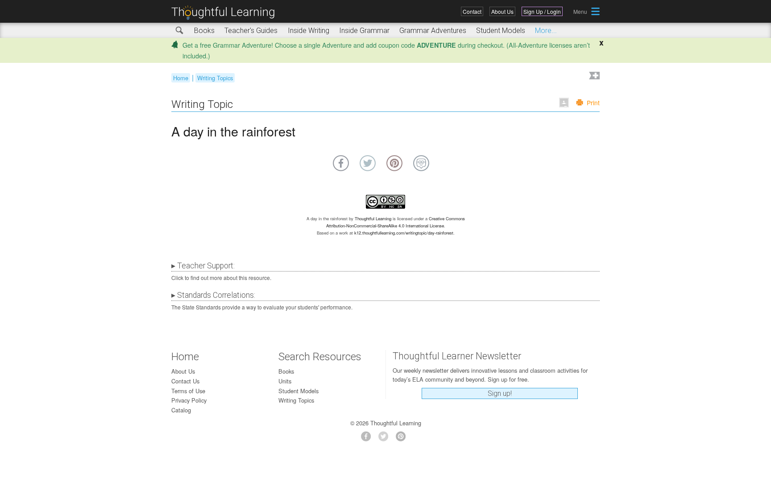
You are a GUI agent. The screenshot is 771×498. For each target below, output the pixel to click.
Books (204, 30)
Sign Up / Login (542, 11)
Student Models (500, 30)
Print (593, 102)
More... (546, 30)
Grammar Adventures (432, 30)
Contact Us (185, 381)
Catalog (181, 410)
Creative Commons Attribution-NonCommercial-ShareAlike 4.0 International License (395, 222)
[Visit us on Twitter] (386, 439)
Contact (472, 11)
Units (284, 381)
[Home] (226, 12)
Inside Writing (308, 30)
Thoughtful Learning (373, 218)
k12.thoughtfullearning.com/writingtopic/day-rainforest (403, 233)
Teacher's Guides (251, 30)
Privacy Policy (189, 400)
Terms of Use (188, 391)
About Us (502, 11)
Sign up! (500, 393)
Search (179, 30)
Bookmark (593, 76)
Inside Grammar (364, 30)
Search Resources (319, 356)
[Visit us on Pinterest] (403, 439)
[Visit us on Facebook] (368, 439)
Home (180, 78)
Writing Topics (215, 78)
